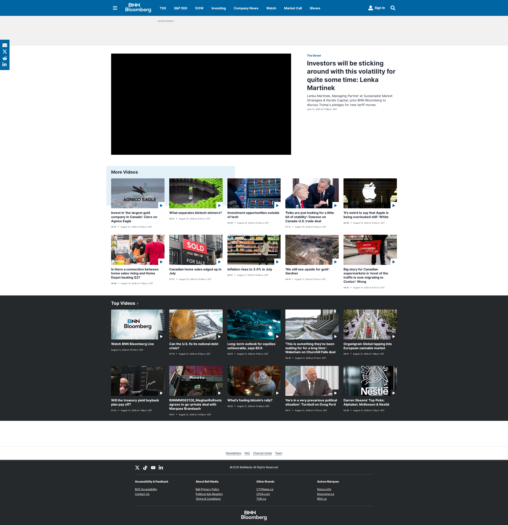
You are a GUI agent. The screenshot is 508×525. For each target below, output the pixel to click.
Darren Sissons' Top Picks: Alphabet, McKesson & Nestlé (366, 402)
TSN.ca (261, 498)
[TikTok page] (145, 467)
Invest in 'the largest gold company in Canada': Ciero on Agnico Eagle (134, 217)
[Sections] (115, 8)
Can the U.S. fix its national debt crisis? (193, 346)
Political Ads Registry (209, 494)
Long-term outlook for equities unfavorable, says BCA (251, 346)
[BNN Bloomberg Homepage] (138, 8)
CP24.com (263, 494)
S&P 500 (180, 8)
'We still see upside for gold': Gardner (307, 271)
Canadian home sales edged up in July (195, 271)
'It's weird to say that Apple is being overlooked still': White (366, 215)
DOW (199, 8)
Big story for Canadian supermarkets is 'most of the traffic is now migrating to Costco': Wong (365, 275)
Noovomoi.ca (325, 494)
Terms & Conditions (208, 498)
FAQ (247, 453)
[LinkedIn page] (161, 467)
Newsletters (233, 453)
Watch (271, 8)
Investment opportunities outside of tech (253, 215)
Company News (246, 8)
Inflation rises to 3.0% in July (249, 269)
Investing (219, 8)
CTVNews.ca (264, 489)
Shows (315, 8)
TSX (163, 8)
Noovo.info (324, 489)
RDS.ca (322, 498)
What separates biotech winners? (195, 213)
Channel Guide (262, 453)
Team (278, 453)
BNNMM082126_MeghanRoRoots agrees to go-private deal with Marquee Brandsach (195, 404)
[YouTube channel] (153, 467)
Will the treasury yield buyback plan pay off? (135, 402)
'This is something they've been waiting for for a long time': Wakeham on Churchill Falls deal (310, 348)
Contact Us (142, 494)
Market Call (293, 8)
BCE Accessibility (146, 489)
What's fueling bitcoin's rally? (249, 400)
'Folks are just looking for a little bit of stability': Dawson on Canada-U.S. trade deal (309, 217)
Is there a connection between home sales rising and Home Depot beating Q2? (135, 273)
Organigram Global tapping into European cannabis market (367, 346)
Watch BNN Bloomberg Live (132, 344)
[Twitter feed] (137, 467)
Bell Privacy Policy (207, 489)
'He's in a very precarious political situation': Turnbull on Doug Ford (311, 402)
